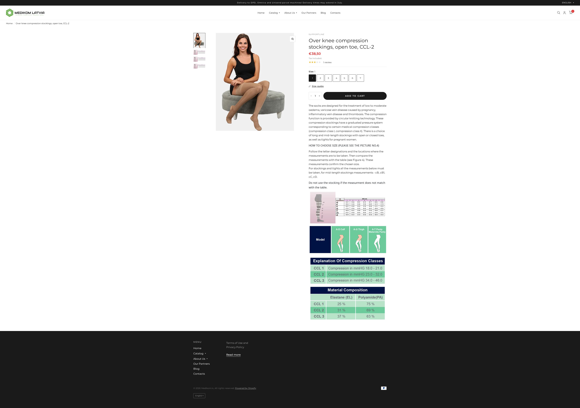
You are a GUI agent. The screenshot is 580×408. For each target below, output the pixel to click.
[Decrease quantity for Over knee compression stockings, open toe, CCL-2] (311, 96)
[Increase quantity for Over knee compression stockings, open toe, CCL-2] (319, 96)
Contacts (335, 12)
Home (261, 12)
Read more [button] (233, 354)
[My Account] (564, 13)
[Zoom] (293, 39)
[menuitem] (261, 12)
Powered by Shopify (245, 388)
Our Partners (308, 12)
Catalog (273, 12)
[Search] (559, 13)
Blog (323, 12)
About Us (289, 12)
